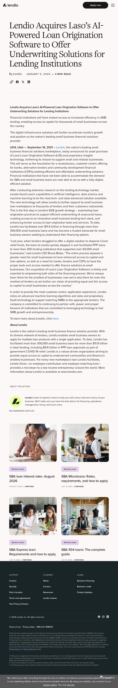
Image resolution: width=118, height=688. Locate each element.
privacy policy (50, 684)
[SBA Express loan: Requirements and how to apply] (33, 516)
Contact (12, 580)
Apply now (95, 5)
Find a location (15, 592)
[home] (10, 5)
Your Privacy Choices (18, 603)
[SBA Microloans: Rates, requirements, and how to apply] (85, 443)
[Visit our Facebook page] (99, 617)
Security (12, 586)
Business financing (85, 580)
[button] (112, 5)
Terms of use (15, 627)
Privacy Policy (14, 649)
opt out (70, 684)
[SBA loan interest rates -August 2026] (33, 443)
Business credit (84, 586)
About (45, 580)
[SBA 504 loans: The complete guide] (85, 516)
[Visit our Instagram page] (103, 617)
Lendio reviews (50, 598)
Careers (47, 586)
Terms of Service (29, 649)
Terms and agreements (19, 598)
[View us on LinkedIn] (107, 617)
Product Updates (84, 592)
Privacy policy (29, 627)
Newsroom (48, 592)
